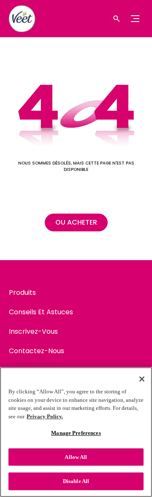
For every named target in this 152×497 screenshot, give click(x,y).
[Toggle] (135, 18)
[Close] (142, 379)
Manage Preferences (75, 433)
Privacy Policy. (45, 416)
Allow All (76, 457)
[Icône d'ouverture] (116, 18)
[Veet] (23, 18)
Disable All (76, 481)
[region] (76, 432)
